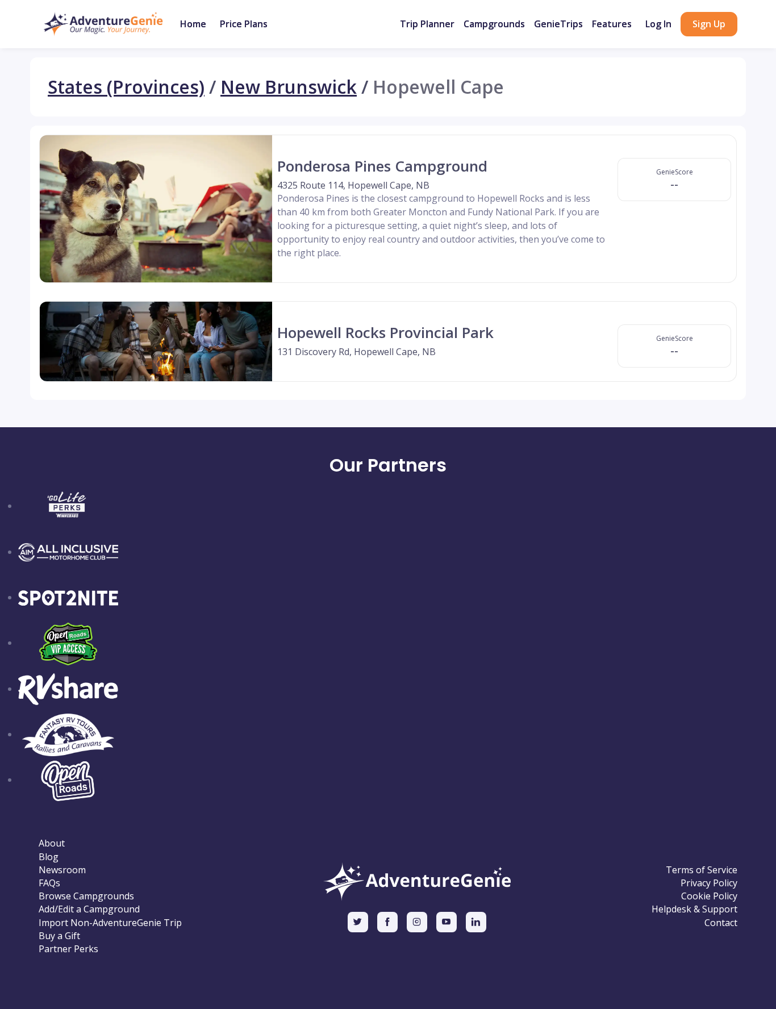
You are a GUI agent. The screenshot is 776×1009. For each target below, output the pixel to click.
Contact (720, 923)
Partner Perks (68, 949)
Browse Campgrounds (86, 896)
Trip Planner (427, 24)
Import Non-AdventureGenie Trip (110, 923)
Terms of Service (701, 870)
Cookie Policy (709, 896)
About (52, 843)
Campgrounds (494, 24)
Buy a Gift (59, 936)
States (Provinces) (126, 87)
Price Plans (244, 24)
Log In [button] (658, 24)
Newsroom (62, 870)
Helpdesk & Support (694, 909)
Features (612, 24)
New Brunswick (288, 87)
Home (193, 24)
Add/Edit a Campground (89, 909)
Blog (49, 857)
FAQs (49, 883)
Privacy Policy (709, 883)
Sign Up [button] (708, 24)
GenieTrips (558, 24)
